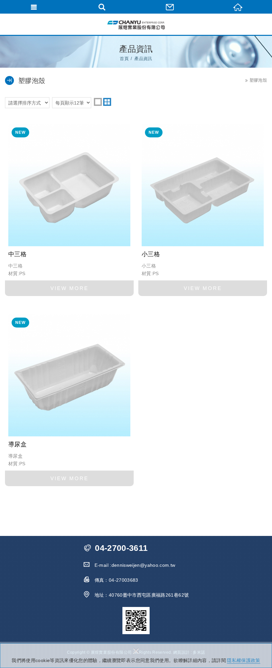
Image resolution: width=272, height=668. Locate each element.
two (107, 102)
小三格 (202, 208)
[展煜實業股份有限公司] (136, 25)
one (98, 102)
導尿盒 (69, 398)
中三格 (69, 208)
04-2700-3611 (121, 548)
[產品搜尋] (102, 6)
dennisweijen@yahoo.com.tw (143, 565)
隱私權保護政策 (243, 660)
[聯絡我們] (170, 6)
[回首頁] (238, 6)
